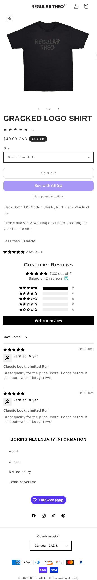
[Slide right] (58, 109)
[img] (14, 349)
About (13, 451)
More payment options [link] (48, 196)
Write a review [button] (48, 320)
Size (6, 148)
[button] (14, 252)
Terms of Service (22, 482)
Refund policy (20, 472)
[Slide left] (39, 109)
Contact (15, 462)
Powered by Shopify (65, 578)
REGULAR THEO (40, 578)
